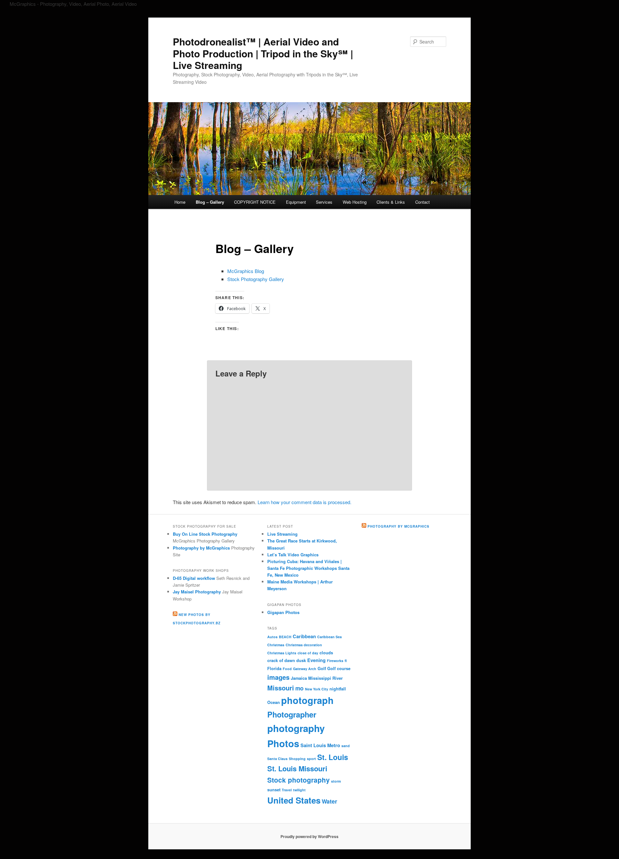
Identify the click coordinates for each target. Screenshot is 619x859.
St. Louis (332, 757)
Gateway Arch (304, 668)
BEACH (285, 636)
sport (311, 758)
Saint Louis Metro (320, 745)
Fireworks (335, 660)
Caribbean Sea (329, 636)
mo (299, 688)
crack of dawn (281, 660)
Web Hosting (355, 202)
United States (293, 800)
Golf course (338, 668)
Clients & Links (391, 202)
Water (329, 801)
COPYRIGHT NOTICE (255, 202)
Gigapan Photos (283, 612)
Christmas (275, 644)
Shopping (297, 758)
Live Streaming (282, 534)
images (278, 677)
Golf (322, 668)
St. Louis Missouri (297, 768)
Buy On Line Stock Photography (205, 534)
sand (345, 745)
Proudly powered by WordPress (309, 836)
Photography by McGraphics (201, 548)
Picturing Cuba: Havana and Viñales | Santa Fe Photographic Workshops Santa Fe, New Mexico (308, 568)
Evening (316, 660)
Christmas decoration (304, 644)
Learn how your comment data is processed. (304, 502)
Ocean (273, 702)
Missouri (280, 687)
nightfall (337, 689)
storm (336, 781)
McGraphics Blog (245, 271)
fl (346, 660)
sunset (273, 790)
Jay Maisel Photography (197, 592)
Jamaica (299, 678)
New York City (316, 689)
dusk (301, 660)
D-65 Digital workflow (194, 578)
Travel (287, 789)
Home (179, 202)
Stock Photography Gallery (255, 279)
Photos (283, 743)
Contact (422, 202)
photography (296, 728)
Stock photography (298, 780)
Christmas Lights (281, 652)
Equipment (296, 202)
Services (324, 202)
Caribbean (304, 636)
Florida (274, 668)
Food (287, 668)
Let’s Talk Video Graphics (293, 555)
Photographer (291, 714)
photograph (307, 700)
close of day (308, 652)
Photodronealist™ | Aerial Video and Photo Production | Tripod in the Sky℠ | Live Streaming (263, 53)
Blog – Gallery (210, 202)
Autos (272, 636)
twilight (299, 789)
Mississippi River (325, 678)
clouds (326, 653)
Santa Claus (277, 758)
